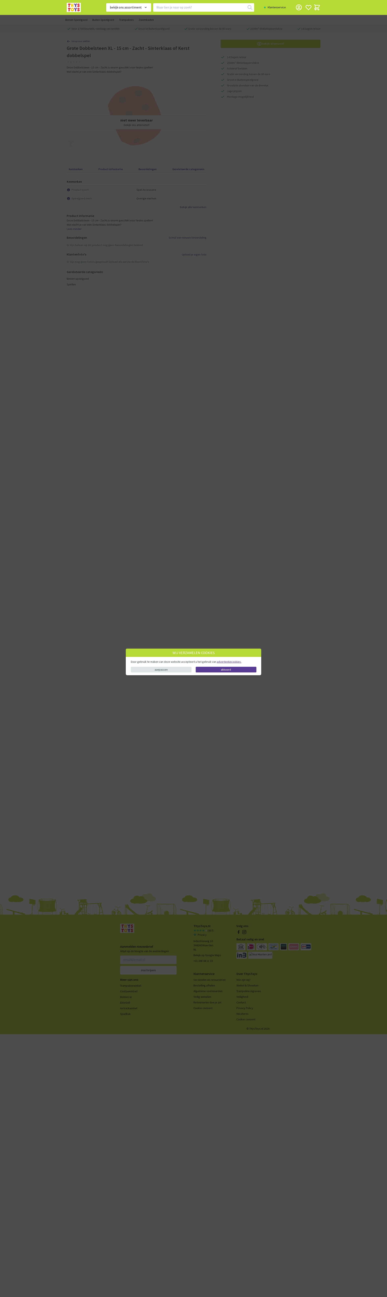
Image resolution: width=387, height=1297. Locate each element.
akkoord (226, 669)
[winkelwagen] (316, 7)
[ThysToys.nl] (81, 7)
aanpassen (161, 669)
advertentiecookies (229, 662)
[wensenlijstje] (308, 7)
